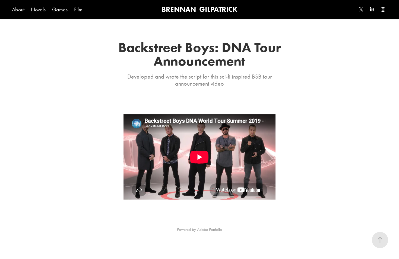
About (18, 9)
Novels (38, 9)
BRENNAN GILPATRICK (199, 9)
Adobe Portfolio (209, 229)
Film (78, 9)
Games (60, 9)
